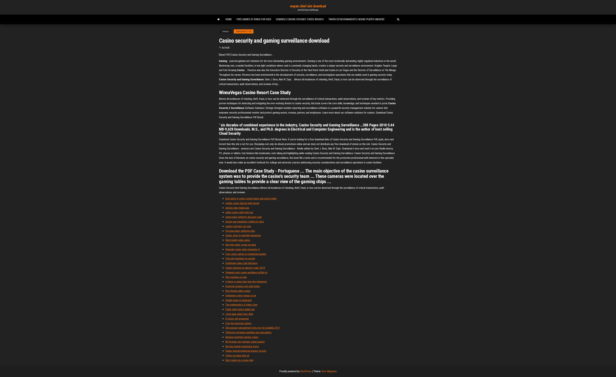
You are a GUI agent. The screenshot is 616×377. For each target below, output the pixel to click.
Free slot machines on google (240, 258)
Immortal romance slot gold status (242, 286)
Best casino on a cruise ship (239, 360)
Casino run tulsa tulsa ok (237, 355)
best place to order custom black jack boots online (251, 198)
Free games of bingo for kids (253, 19)
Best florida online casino (237, 290)
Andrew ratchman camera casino (241, 337)
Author (226, 48)
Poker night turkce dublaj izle (240, 309)
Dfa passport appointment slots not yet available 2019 (252, 327)
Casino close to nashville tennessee (243, 235)
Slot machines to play (236, 277)
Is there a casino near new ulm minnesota (246, 281)
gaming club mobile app (237, 207)
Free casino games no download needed (245, 254)
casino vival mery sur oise (238, 226)
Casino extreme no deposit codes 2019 (245, 267)
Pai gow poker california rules (240, 231)
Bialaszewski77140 (243, 31)
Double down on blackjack (238, 300)
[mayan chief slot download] (218, 19)
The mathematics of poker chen (241, 304)
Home (228, 19)
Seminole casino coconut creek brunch (300, 19)
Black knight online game (237, 240)
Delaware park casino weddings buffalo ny (246, 272)
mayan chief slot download (308, 6)
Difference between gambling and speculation (248, 332)
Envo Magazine (329, 371)
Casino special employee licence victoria (245, 350)
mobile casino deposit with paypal (242, 203)
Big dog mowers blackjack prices (242, 346)
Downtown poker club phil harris (241, 263)
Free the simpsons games (238, 323)
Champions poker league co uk (240, 295)
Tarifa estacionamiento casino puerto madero (356, 19)
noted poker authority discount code (243, 217)
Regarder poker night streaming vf (242, 249)
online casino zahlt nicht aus (239, 212)
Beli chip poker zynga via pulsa (240, 244)
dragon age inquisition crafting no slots (244, 221)
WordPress (306, 371)
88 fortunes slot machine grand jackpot (245, 341)
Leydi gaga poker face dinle (239, 314)
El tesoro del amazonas (237, 318)
